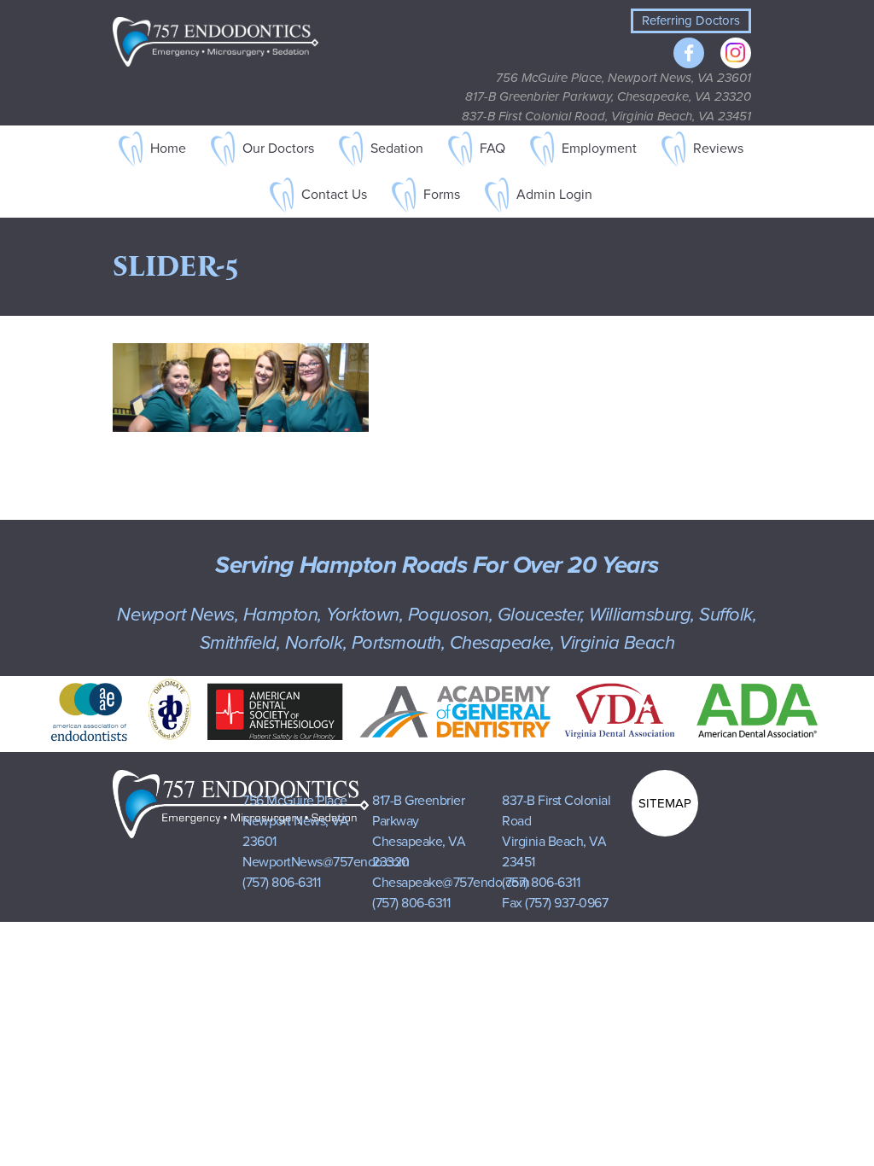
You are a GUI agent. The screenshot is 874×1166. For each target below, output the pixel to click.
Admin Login (554, 194)
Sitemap (664, 803)
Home (168, 148)
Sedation (396, 148)
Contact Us (334, 194)
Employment (599, 148)
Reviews (718, 148)
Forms (441, 194)
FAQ (492, 148)
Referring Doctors (691, 20)
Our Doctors (278, 148)
